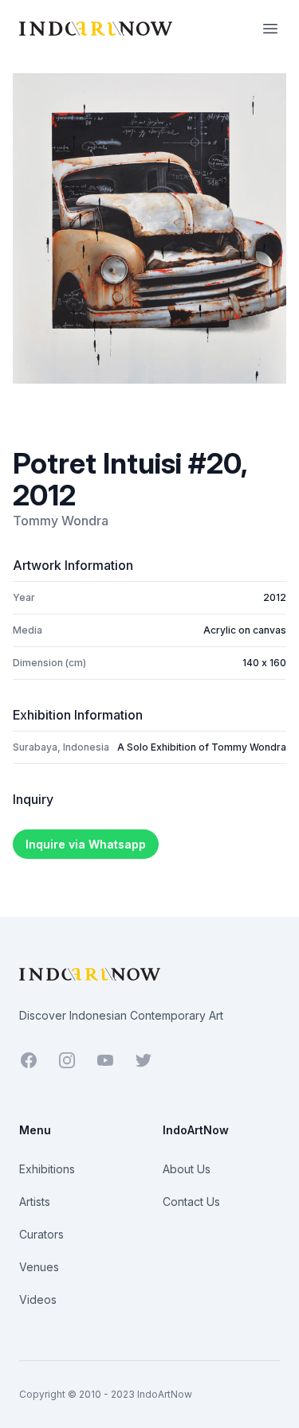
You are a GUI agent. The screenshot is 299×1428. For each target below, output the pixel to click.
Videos (38, 1299)
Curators (41, 1234)
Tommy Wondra (60, 521)
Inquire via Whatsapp (86, 844)
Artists (34, 1201)
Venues (39, 1267)
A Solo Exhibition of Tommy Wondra (201, 747)
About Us (186, 1169)
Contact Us (191, 1201)
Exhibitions (47, 1169)
